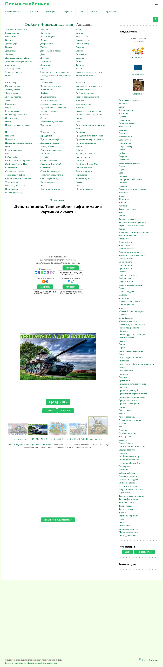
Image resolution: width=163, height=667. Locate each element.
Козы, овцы (81, 82)
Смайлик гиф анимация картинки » (50, 24)
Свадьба (44, 157)
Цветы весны (11, 189)
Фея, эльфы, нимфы (50, 178)
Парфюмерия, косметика (52, 121)
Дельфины (10, 50)
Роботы (79, 150)
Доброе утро (11, 43)
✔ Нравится (66, 410)
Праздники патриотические (89, 135)
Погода (8, 132)
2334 (64, 439)
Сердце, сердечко (48, 160)
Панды (79, 118)
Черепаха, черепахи (15, 185)
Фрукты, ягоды (47, 182)
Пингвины (45, 125)
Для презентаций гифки (17, 58)
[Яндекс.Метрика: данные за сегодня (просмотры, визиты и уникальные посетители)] (148, 660)
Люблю (43, 93)
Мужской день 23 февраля (53, 107)
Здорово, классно (13, 72)
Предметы (10, 139)
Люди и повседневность (87, 97)
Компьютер (10, 82)
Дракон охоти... (34, 663)
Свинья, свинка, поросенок (18, 160)
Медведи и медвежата (51, 104)
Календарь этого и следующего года (136, 232)
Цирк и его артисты (50, 189)
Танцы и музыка (84, 171)
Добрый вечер (83, 43)
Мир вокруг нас (83, 104)
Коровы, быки (47, 82)
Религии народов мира (51, 150)
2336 (74, 439)
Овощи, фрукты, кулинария (89, 114)
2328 (32, 439)
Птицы (8, 146)
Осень (43, 118)
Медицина (10, 104)
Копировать (71, 268)
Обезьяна (44, 114)
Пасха (79, 121)
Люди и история (48, 97)
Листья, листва (12, 89)
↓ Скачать (49, 411)
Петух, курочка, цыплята (17, 125)
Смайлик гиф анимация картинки (23, 444)
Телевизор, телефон (15, 175)
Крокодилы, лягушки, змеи (89, 86)
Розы (7, 153)
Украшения (81, 175)
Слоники (80, 160)
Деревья (9, 54)
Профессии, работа (49, 143)
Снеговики (45, 167)
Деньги (79, 50)
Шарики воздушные (86, 189)
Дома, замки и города (50, 50)
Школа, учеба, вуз (14, 192)
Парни (8, 121)
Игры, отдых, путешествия (89, 72)
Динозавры (81, 54)
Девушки (80, 47)
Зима (42, 68)
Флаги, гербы (11, 182)
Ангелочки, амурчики (16, 29)
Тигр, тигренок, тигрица (52, 175)
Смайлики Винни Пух (16, 164)
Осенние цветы (12, 118)
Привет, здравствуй (50, 139)
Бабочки (44, 29)
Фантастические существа (18, 178)
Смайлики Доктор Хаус (87, 164)
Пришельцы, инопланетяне (18, 143)
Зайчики (80, 65)
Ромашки (44, 153)
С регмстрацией (19, 663)
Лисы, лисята (46, 89)
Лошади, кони (83, 89)
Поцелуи (9, 135)
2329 (38, 439)
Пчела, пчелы (47, 146)
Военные (9, 40)
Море (8, 107)
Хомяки (79, 182)
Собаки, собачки (84, 167)
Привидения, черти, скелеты (90, 139)
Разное (79, 146)
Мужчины (81, 107)
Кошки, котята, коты (50, 86)
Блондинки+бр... (50, 663)
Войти (127, 552)
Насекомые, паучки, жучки (89, 111)
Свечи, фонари (83, 157)
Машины (80, 100)
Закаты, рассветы (13, 68)
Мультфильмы (12, 111)
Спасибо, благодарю (50, 171)
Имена (8, 75)
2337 (79, 439)
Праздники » (58, 200)
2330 (43, 439)
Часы (42, 185)
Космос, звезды (12, 86)
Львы (7, 100)
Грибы (43, 47)
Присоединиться (145, 552)
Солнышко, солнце (14, 171)
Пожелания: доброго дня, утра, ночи (136, 364)
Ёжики (79, 61)
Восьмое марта (83, 40)
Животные (45, 65)
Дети (42, 54)
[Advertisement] (58, 233)
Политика (80, 132)
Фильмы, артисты (84, 178)
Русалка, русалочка (85, 153)
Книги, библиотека (85, 75)
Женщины (10, 65)
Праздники (46, 135)
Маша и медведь (48, 100)
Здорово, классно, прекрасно (54, 72)
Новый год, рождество (16, 114)
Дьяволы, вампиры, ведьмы (18, 61)
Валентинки (11, 36)
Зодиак (79, 68)
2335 (69, 439)
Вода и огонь (82, 36)
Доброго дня (46, 43)
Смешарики (11, 167)
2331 (48, 439)
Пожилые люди (47, 132)
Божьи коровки (12, 33)
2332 (53, 439)
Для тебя (44, 58)
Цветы (79, 185)
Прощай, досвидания (86, 143)
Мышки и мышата (49, 111)
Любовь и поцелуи (85, 93)
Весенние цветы (48, 36)
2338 (84, 439)
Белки (79, 29)
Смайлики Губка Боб (50, 164)
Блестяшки (45, 33)
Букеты (79, 33)
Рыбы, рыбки (11, 157)
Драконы (80, 58)
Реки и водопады (13, 150)
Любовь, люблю (13, 97)
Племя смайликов (27, 4)
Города (8, 47)
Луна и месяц (11, 93)
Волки (43, 40)
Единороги (45, 61)
